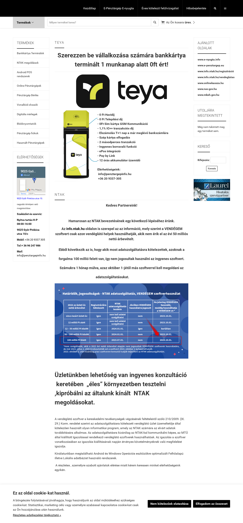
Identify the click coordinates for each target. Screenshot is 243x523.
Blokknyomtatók (26, 123)
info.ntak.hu (75, 229)
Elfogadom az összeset (211, 504)
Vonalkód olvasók (27, 104)
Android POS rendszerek (24, 74)
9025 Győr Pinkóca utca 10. (30, 198)
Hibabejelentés (196, 8)
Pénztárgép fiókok (27, 133)
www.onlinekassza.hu (211, 83)
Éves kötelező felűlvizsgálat (160, 8)
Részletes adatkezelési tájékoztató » (37, 515)
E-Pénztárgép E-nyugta (119, 8)
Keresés (212, 168)
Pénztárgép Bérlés (27, 95)
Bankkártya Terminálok (30, 53)
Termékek (25, 22)
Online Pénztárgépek (29, 85)
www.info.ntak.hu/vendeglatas (216, 77)
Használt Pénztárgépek (30, 142)
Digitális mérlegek (27, 114)
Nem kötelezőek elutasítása (169, 504)
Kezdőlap (89, 8)
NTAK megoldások (28, 62)
